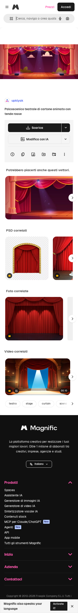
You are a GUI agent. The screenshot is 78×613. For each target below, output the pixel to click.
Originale (29, 37)
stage (29, 403)
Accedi (66, 7)
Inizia (8, 554)
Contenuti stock (15, 517)
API (6, 532)
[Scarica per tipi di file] (65, 127)
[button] (39, 464)
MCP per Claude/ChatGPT (26, 522)
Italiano (39, 464)
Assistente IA (13, 495)
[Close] (72, 606)
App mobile (12, 538)
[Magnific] (39, 429)
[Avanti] (72, 197)
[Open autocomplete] (10, 18)
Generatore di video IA (19, 506)
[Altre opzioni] (64, 154)
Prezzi (49, 7)
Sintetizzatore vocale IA (21, 511)
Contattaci (13, 579)
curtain (46, 403)
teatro (13, 403)
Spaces (9, 490)
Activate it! (58, 606)
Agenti (12, 527)
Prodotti (11, 482)
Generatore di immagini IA (22, 501)
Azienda (11, 566)
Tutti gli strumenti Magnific (22, 543)
